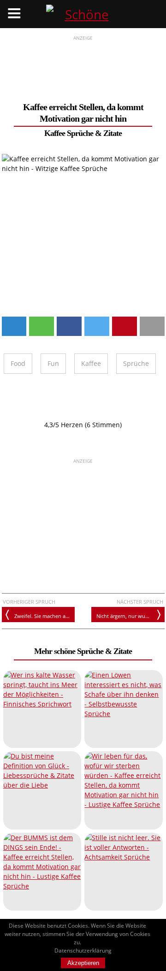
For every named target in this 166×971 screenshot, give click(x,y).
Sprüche (136, 363)
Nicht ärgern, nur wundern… (130, 615)
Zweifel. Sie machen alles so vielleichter (44, 615)
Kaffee (91, 363)
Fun (53, 363)
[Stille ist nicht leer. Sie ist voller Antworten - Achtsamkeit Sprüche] (123, 872)
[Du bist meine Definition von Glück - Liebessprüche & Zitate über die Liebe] (42, 790)
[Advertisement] (83, 65)
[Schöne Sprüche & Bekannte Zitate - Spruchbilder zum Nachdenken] (83, 14)
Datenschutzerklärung (83, 950)
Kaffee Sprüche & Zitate (83, 133)
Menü (14, 14)
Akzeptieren (83, 962)
